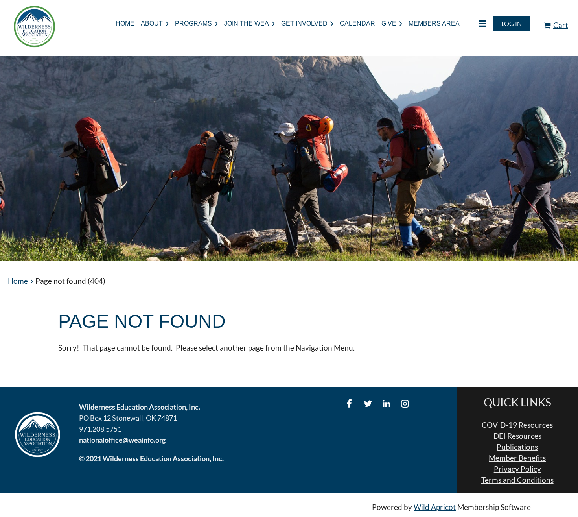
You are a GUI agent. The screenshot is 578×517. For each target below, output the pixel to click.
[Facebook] (349, 403)
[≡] (476, 23)
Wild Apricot (435, 507)
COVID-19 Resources (517, 425)
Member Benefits (517, 458)
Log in (511, 23)
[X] (367, 403)
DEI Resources (517, 436)
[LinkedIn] (386, 403)
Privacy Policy (517, 469)
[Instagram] (404, 403)
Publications (517, 447)
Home (18, 281)
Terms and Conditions (517, 480)
